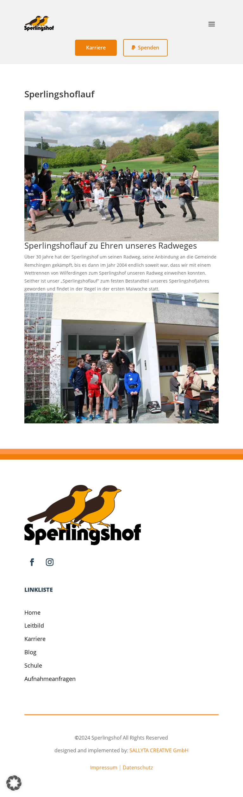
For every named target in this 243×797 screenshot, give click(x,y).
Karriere (35, 639)
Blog (30, 652)
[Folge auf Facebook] (32, 562)
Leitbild (34, 625)
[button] (14, 783)
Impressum (103, 767)
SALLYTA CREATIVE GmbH (159, 750)
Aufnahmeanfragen (50, 679)
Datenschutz (138, 767)
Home (32, 612)
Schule (33, 665)
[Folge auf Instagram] (49, 562)
